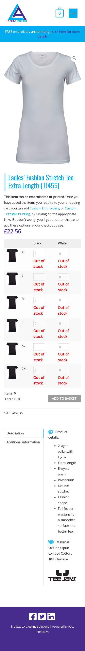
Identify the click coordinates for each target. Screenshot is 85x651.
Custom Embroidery (44, 208)
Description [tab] (15, 433)
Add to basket (64, 398)
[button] (74, 58)
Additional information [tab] (23, 442)
